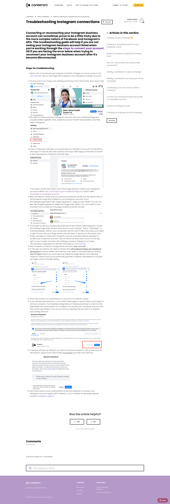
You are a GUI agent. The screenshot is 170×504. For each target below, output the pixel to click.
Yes (78, 422)
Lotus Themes (47, 497)
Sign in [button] (138, 5)
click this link (35, 76)
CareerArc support (45, 396)
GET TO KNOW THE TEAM (87, 5)
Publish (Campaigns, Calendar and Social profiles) (71, 17)
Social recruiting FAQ (104, 492)
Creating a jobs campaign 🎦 (120, 38)
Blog (69, 5)
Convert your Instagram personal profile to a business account (124, 98)
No (94, 422)
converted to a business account (44, 194)
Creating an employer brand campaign (124, 112)
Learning (59, 5)
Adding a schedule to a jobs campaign (124, 72)
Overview (79, 490)
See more (112, 121)
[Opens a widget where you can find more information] (162, 500)
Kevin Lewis (132, 19)
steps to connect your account (83, 48)
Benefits (79, 494)
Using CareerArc (43, 17)
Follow (108, 22)
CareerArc (30, 17)
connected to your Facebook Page (63, 191)
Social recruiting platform (102, 488)
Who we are (80, 487)
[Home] (37, 5)
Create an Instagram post (118, 106)
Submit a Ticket (120, 5)
